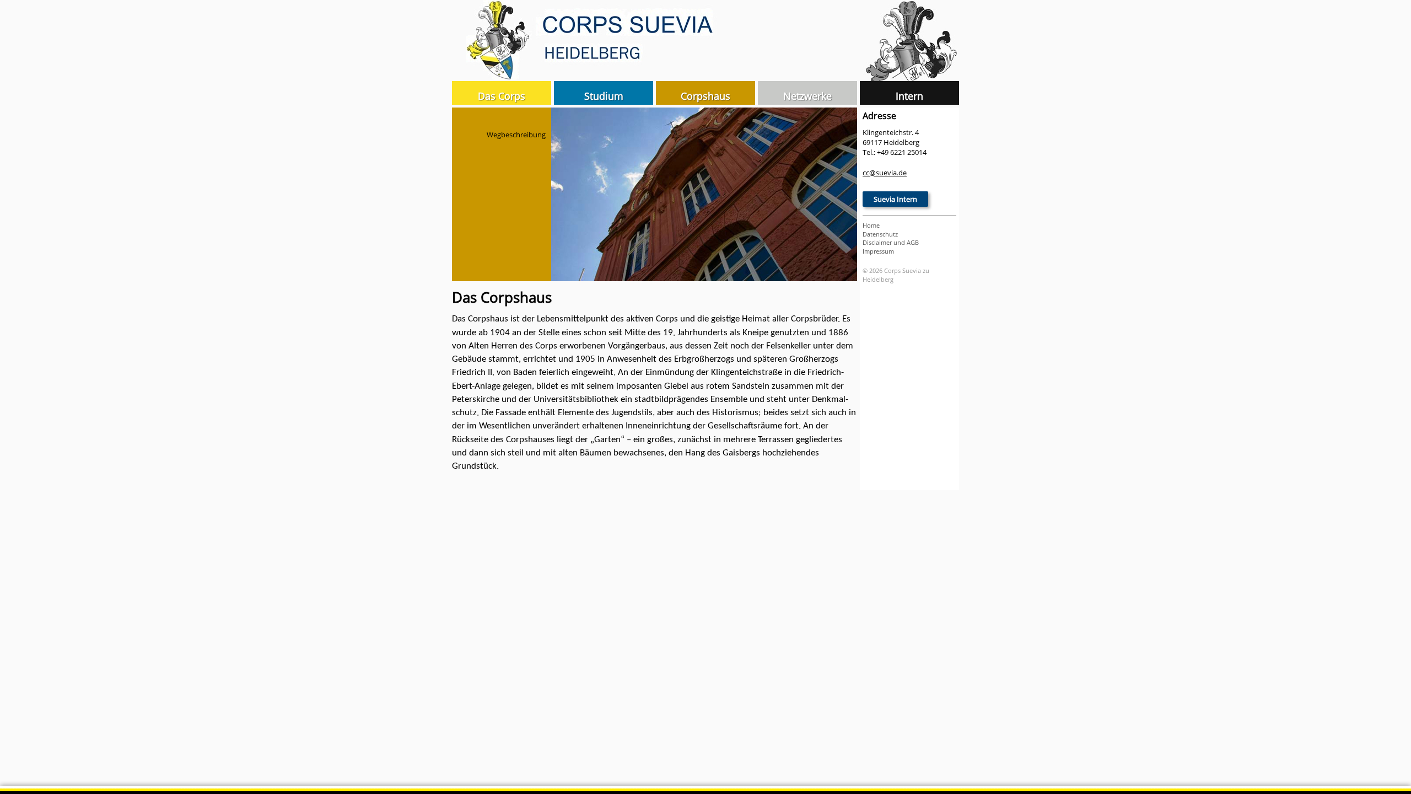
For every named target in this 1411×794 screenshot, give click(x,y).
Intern (909, 96)
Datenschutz (880, 234)
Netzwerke (807, 96)
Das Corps (501, 96)
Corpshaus (705, 96)
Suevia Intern (895, 199)
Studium (603, 96)
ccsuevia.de (885, 173)
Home (871, 225)
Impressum (878, 251)
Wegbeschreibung (516, 135)
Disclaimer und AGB (891, 242)
